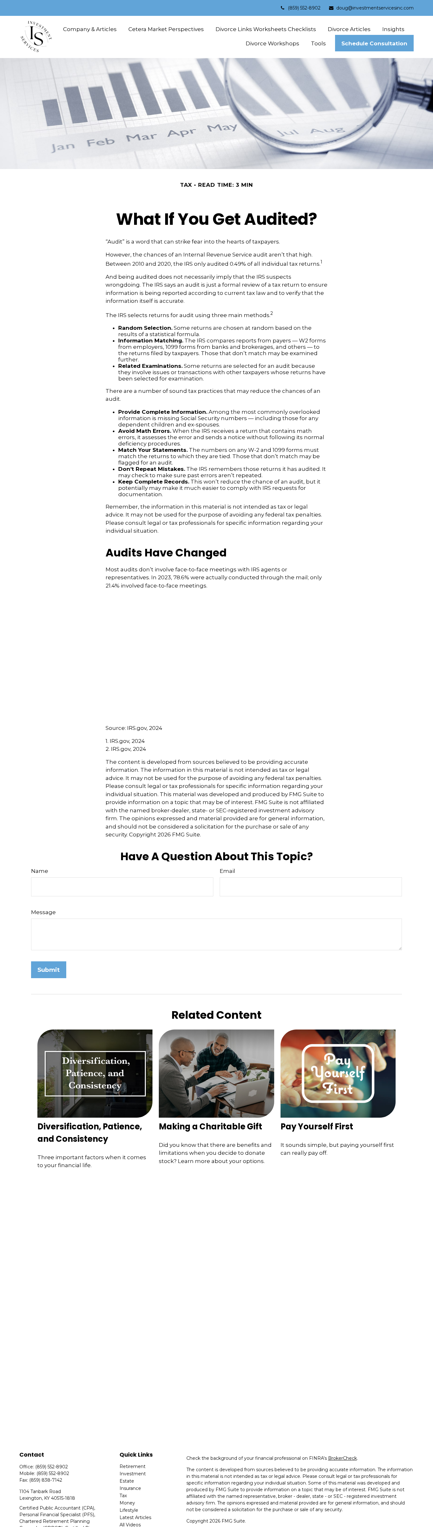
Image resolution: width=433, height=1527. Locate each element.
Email (227, 871)
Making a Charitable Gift (210, 1126)
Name (39, 871)
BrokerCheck (342, 1458)
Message (43, 912)
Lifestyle (129, 1510)
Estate (127, 1481)
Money (127, 1503)
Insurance (130, 1488)
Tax (123, 1495)
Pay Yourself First (317, 1126)
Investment (133, 1474)
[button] (90, 29)
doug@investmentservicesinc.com (375, 8)
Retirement (132, 1466)
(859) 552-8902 (304, 8)
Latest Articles (135, 1517)
